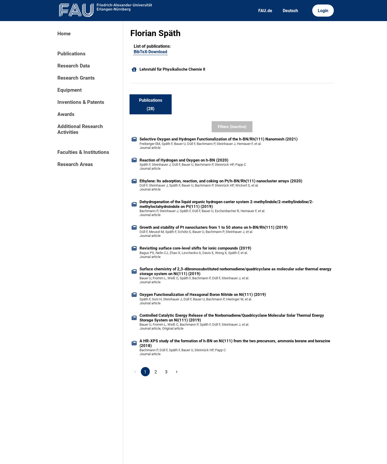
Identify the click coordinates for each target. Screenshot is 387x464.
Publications (71, 54)
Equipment (69, 90)
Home (64, 34)
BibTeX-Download (150, 51)
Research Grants (76, 78)
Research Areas (75, 164)
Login (323, 10)
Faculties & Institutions (83, 152)
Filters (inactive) (232, 126)
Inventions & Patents (80, 102)
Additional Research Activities (80, 129)
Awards (66, 114)
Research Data (73, 66)
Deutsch (290, 10)
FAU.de (265, 10)
